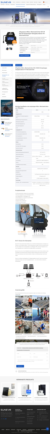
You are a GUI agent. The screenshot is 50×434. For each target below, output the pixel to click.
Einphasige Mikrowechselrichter (21, 336)
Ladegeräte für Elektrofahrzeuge (31, 4)
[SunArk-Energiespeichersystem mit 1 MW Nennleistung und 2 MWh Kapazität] (2, 128)
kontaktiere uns (18, 2)
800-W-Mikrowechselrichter (42, 336)
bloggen (39, 2)
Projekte (27, 2)
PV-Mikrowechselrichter (27, 334)
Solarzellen (2, 8)
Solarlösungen (12, 4)
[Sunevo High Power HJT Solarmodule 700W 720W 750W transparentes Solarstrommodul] (2, 122)
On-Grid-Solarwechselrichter (5, 79)
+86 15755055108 (46, 419)
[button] (49, 392)
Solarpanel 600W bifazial (31, 416)
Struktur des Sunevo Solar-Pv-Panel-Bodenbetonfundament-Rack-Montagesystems (8, 134)
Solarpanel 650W (29, 421)
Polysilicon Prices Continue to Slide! (20, 421)
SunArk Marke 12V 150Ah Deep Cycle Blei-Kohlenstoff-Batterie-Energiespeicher (41, 397)
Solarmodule (2, 4)
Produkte (13, 429)
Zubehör (44, 4)
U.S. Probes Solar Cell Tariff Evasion (20, 417)
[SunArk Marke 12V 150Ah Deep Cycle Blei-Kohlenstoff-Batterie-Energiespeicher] (41, 390)
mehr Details (7, 124)
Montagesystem (39, 4)
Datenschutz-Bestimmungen (26, 430)
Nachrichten (35, 2)
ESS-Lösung (7, 4)
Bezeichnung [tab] (19, 65)
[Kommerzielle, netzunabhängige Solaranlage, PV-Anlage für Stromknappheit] (25, 390)
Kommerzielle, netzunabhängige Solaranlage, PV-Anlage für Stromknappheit (25, 397)
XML (18, 430)
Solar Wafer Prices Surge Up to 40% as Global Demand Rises (20, 413)
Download (31, 2)
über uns (8, 429)
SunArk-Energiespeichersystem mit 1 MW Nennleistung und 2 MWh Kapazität (8, 129)
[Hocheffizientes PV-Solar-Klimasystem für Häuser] (9, 390)
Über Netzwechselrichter (32, 336)
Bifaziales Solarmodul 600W (30, 414)
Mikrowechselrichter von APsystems (38, 334)
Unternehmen (23, 2)
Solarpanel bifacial (29, 423)
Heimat (14, 2)
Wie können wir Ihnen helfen (6, 103)
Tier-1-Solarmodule (30, 418)
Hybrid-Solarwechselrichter (5, 82)
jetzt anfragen (25, 55)
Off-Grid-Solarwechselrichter (5, 85)
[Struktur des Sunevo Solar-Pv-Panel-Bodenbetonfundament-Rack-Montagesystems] (2, 134)
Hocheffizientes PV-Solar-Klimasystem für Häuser (9, 397)
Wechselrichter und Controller (20, 4)
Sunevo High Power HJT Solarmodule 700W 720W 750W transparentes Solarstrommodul (8, 123)
